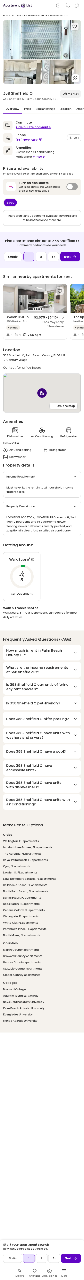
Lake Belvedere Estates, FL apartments (29, 878)
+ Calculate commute (33, 127)
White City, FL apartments (20, 922)
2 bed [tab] (10, 202)
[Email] (58, 5)
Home (6, 16)
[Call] (67, 5)
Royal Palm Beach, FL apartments (25, 860)
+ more (39, 156)
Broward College (14, 989)
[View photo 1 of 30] (42, 39)
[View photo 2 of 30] (22, 72)
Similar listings (45, 108)
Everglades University (18, 1014)
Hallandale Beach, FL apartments (25, 885)
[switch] (42, 187)
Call (76, 137)
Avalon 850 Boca (19, 317)
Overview (12, 108)
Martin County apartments (21, 949)
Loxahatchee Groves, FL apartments (27, 847)
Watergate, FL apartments (21, 916)
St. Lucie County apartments (23, 968)
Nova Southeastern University (23, 1001)
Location (66, 108)
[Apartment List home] (17, 5)
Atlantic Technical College (20, 995)
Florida (16, 16)
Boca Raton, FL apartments (21, 903)
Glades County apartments (21, 974)
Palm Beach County (35, 16)
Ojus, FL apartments (16, 866)
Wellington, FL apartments (21, 841)
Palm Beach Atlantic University (24, 1008)
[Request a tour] (77, 5)
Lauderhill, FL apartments (20, 872)
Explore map (66, 406)
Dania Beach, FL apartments (22, 897)
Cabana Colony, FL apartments (24, 910)
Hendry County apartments (22, 962)
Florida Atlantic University (20, 1020)
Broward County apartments (22, 956)
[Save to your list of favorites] (75, 26)
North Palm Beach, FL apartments (25, 891)
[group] (35, 298)
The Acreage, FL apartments (22, 853)
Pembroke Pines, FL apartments (24, 929)
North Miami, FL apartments (21, 935)
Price (27, 108)
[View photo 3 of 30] (61, 72)
